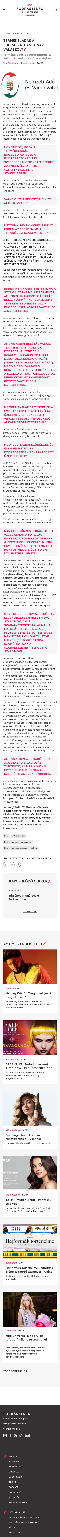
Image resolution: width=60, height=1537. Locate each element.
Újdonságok (16, 1477)
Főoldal (14, 1456)
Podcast (13, 1487)
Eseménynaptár (18, 1502)
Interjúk (14, 1497)
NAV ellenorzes (18, 836)
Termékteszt (16, 1466)
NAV (6, 836)
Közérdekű (15, 1492)
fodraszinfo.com (12, 1428)
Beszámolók (16, 1461)
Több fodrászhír (15, 1371)
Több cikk (30, 911)
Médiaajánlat (17, 1512)
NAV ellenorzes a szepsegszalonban (20, 848)
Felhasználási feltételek (24, 1517)
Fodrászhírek (11, 33)
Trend (12, 1482)
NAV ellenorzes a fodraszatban (18, 842)
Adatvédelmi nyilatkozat (24, 1522)
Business (25, 33)
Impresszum (15, 1532)
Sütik (12, 1527)
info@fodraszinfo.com (15, 1423)
